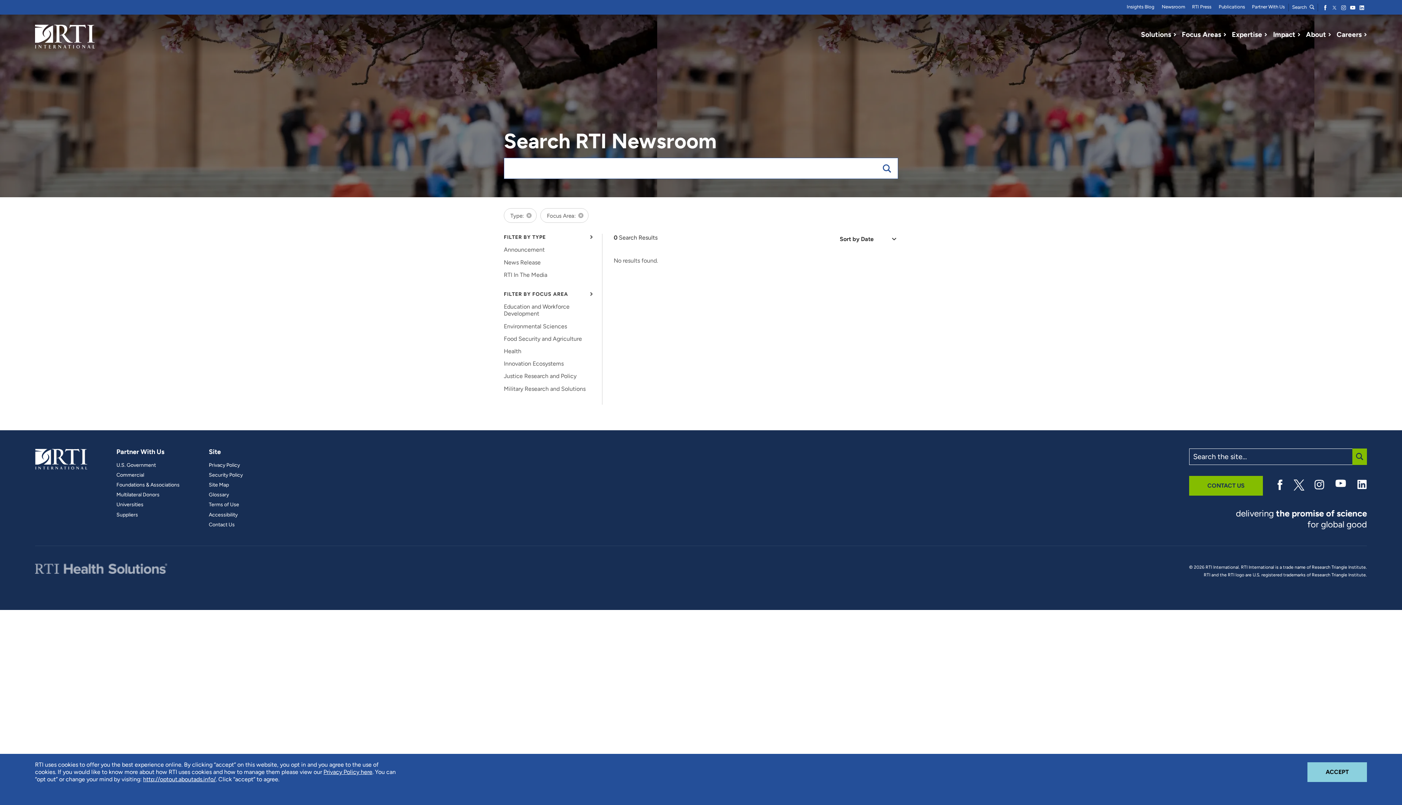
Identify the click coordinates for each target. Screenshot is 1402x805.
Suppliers (127, 515)
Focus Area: (561, 216)
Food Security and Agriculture (543, 338)
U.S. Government (136, 465)
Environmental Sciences (535, 326)
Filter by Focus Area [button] (536, 294)
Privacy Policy (224, 465)
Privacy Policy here (347, 771)
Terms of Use (224, 504)
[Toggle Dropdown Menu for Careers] (1365, 35)
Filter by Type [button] (525, 237)
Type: (517, 216)
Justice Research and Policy (540, 376)
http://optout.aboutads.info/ (179, 779)
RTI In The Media (525, 274)
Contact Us (222, 524)
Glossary (219, 494)
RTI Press (1201, 6)
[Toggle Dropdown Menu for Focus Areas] (1224, 35)
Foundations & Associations (148, 485)
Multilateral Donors (138, 494)
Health (512, 351)
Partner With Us (1268, 6)
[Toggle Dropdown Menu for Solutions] (1174, 35)
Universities (129, 504)
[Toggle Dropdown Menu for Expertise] (1265, 35)
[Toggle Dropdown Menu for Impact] (1299, 35)
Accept (1346, 771)
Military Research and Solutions (545, 388)
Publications (1232, 6)
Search (1300, 7)
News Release (522, 262)
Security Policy (226, 475)
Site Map (219, 485)
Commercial (130, 475)
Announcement (524, 249)
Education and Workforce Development (537, 310)
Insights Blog (1140, 6)
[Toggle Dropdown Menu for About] (1329, 35)
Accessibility (223, 515)
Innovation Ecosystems (534, 363)
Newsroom (1173, 6)
